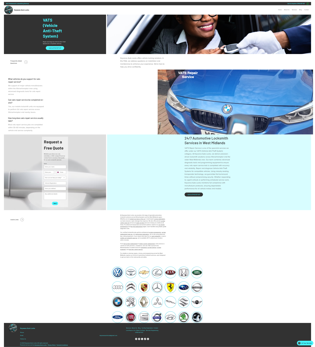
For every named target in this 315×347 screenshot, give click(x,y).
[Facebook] (139, 339)
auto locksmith (156, 236)
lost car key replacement (131, 243)
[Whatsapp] (148, 339)
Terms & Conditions (62, 345)
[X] (142, 339)
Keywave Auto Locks (21, 10)
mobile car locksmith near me (128, 238)
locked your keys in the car (137, 219)
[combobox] (55, 177)
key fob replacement (136, 226)
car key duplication (159, 219)
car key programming (155, 232)
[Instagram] (136, 339)
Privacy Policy (52, 345)
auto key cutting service (136, 249)
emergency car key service (148, 247)
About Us (134, 328)
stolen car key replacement (147, 243)
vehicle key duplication (142, 234)
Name (45, 163)
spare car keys (140, 223)
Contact (156, 328)
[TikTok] (145, 339)
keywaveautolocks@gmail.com (108, 335)
